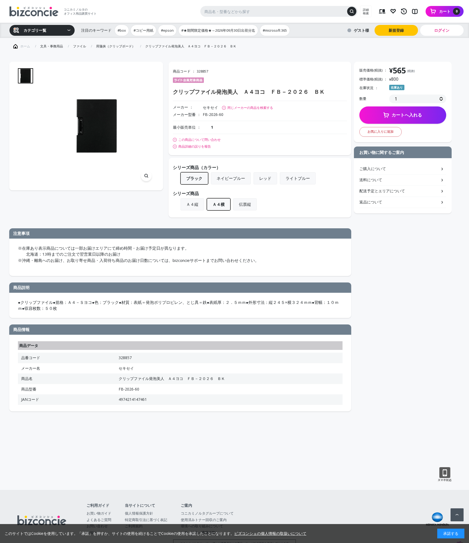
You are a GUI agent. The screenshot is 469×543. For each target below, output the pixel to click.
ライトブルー (298, 178)
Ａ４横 (219, 204)
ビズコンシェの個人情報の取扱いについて (270, 533)
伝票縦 (245, 204)
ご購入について (372, 168)
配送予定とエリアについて (382, 190)
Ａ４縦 (192, 204)
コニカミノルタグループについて (207, 513)
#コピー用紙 (143, 30)
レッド (265, 178)
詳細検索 (366, 11)
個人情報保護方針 (139, 513)
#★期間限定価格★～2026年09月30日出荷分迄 (218, 30)
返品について (370, 201)
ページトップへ (457, 514)
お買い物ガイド (99, 513)
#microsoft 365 (275, 30)
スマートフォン (445, 474)
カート (448, 11)
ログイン (441, 30)
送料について (370, 179)
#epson (167, 30)
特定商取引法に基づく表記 (146, 519)
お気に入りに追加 (380, 131)
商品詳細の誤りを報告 (194, 146)
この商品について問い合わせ (199, 140)
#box (122, 30)
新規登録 (396, 30)
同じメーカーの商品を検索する (250, 107)
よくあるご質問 (99, 519)
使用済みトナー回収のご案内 (204, 519)
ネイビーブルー (231, 178)
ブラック (194, 178)
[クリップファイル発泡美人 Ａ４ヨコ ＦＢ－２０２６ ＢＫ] (96, 126)
